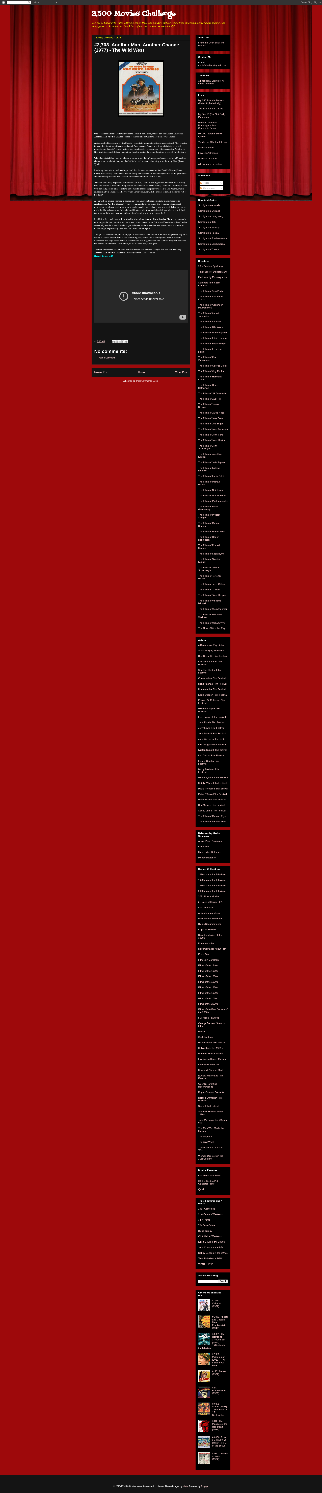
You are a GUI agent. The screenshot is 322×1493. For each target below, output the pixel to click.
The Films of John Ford (210, 434)
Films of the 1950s (208, 971)
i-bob (185, 1486)
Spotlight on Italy (207, 222)
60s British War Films (209, 1175)
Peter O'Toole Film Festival (212, 794)
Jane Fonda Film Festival (211, 722)
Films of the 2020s (208, 1003)
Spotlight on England (209, 210)
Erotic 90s (203, 954)
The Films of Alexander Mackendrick (210, 306)
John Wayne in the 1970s (211, 739)
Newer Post (101, 372)
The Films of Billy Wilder (211, 327)
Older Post (181, 372)
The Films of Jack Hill (209, 398)
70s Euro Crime (206, 1225)
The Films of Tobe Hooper (212, 595)
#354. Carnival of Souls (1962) (220, 1456)
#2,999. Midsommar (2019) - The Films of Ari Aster (219, 1360)
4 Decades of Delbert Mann (212, 271)
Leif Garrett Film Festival (211, 755)
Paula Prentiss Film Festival (213, 788)
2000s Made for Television (212, 891)
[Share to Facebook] (123, 341)
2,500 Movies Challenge (134, 14)
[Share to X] (120, 341)
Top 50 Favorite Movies (210, 108)
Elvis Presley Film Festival (212, 717)
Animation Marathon (209, 913)
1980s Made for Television (212, 880)
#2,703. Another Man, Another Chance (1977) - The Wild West (136, 47)
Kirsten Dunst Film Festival (212, 750)
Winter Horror (205, 1263)
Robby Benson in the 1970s (213, 1252)
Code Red (203, 846)
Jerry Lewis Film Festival (211, 728)
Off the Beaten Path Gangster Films (208, 1182)
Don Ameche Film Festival (212, 689)
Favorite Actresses (208, 153)
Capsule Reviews (207, 929)
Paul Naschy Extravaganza (212, 277)
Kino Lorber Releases (209, 852)
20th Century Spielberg (210, 266)
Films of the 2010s (208, 998)
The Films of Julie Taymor (212, 462)
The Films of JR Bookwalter (212, 393)
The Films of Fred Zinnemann (207, 359)
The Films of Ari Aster (209, 321)
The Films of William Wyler (212, 622)
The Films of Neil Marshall (212, 495)
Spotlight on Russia (208, 232)
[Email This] (113, 341)
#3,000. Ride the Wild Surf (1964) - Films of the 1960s (219, 1441)
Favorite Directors (207, 158)
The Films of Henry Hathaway (208, 386)
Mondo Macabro (207, 857)
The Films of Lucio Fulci (211, 476)
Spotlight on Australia (209, 205)
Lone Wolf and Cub (208, 1064)
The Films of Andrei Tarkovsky (208, 314)
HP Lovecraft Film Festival (212, 1042)
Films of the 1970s (208, 981)
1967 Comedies (206, 1208)
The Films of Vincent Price (212, 821)
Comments (208, 188)
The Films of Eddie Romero (212, 338)
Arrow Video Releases (210, 841)
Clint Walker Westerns (210, 1236)
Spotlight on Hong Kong (210, 216)
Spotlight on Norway (209, 227)
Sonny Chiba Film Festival (212, 810)
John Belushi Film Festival (212, 733)
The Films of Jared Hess (211, 412)
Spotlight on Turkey (208, 249)
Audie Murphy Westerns (211, 650)
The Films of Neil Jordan (211, 490)
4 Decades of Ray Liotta (211, 645)
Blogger (204, 1486)
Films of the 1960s (208, 976)
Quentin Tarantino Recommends (207, 1085)
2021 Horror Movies (208, 896)
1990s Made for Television (212, 885)
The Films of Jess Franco (211, 418)
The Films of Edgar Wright (212, 343)
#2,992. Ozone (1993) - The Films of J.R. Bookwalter (219, 1409)
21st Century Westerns (210, 1214)
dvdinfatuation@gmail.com (212, 65)
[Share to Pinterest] (126, 341)
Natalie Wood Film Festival (212, 783)
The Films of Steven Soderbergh (209, 569)
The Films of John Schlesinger (207, 447)
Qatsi (201, 1189)
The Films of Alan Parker (211, 291)
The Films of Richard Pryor (212, 816)
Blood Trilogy (205, 1231)
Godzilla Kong (205, 1037)
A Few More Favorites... (211, 164)
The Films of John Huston (212, 440)
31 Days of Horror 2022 (210, 902)
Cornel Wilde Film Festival (212, 678)
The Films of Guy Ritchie (211, 371)
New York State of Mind (210, 1070)
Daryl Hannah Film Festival (212, 683)
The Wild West (206, 1142)
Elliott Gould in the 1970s (211, 1241)
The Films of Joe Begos (210, 423)
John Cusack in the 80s (210, 1247)
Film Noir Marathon (208, 959)
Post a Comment (106, 357)
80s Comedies (205, 907)
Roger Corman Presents (211, 1092)
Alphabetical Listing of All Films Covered (211, 82)
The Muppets (205, 1136)
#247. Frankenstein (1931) (219, 1390)
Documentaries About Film (212, 948)
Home (141, 372)
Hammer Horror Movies (210, 1053)
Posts (205, 182)
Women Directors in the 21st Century (210, 1157)
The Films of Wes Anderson (213, 609)
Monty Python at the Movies (213, 777)
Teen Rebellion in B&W (210, 1258)
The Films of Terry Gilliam (211, 584)
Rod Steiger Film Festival (211, 805)
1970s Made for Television (212, 874)
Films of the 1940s (208, 965)
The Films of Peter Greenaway (208, 508)
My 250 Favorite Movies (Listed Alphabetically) (211, 102)
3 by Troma (204, 1219)
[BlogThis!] (116, 341)
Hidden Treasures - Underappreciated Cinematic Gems (208, 125)
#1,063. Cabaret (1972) (216, 1303)
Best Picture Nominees (210, 918)
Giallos (201, 1031)
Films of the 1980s (208, 987)
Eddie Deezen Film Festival (212, 694)
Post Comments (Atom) (147, 381)
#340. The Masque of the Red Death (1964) (219, 1425)
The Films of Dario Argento (212, 332)
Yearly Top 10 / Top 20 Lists (212, 142)
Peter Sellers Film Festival (212, 799)
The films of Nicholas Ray (211, 628)
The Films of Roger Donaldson (208, 538)
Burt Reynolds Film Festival (212, 656)
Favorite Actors (206, 147)
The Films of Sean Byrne (211, 553)
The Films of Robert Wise (211, 531)
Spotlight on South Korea (211, 244)
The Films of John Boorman (213, 429)
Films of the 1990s (208, 993)
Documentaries (206, 943)
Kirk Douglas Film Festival (212, 744)
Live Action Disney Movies (212, 1059)
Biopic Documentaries (209, 924)
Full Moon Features (208, 1017)
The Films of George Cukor (212, 365)
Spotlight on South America (212, 238)
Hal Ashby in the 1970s (210, 1048)
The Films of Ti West (209, 589)
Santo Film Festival (208, 1106)
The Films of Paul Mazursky (213, 501)
